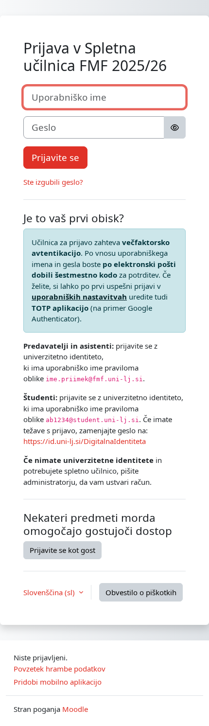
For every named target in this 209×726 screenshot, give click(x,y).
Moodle (75, 709)
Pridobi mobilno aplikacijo (58, 682)
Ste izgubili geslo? (53, 182)
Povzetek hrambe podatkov (59, 668)
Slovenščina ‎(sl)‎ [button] (50, 592)
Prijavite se (55, 157)
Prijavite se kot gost (62, 550)
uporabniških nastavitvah (79, 296)
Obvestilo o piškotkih (140, 592)
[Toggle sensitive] (175, 127)
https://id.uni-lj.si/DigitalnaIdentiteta (84, 441)
